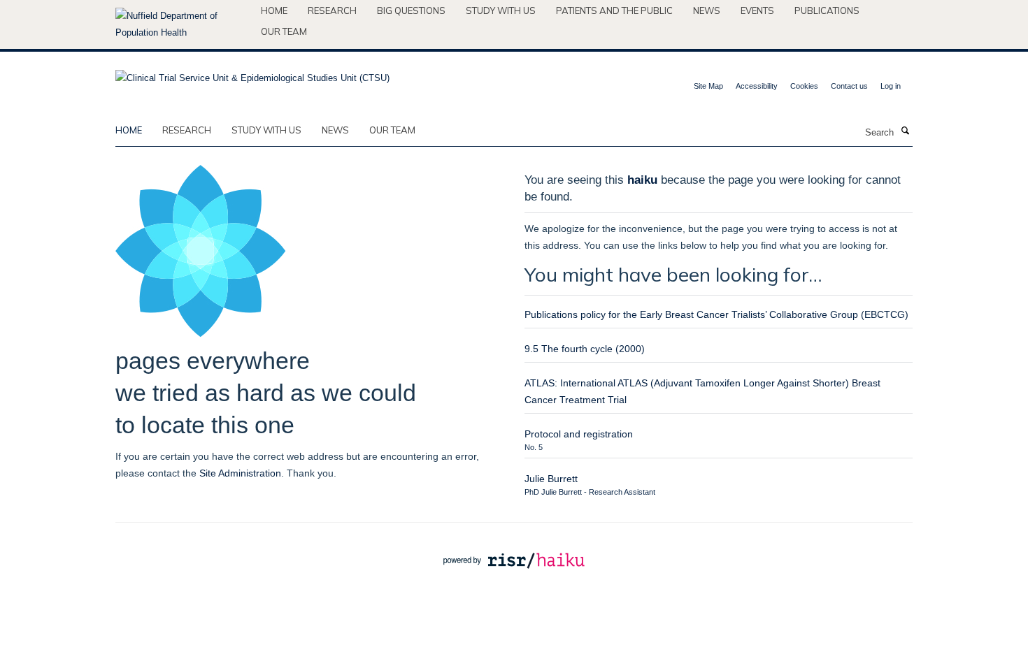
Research (332, 10)
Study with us (501, 10)
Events (757, 10)
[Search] (905, 131)
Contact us (849, 86)
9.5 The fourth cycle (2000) (584, 348)
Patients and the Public (614, 10)
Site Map (708, 86)
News (706, 10)
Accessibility (757, 86)
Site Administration (240, 473)
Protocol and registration (578, 434)
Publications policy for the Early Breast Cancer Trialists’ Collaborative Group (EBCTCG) (716, 314)
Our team (284, 31)
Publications (826, 10)
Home (274, 10)
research (186, 130)
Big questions (411, 10)
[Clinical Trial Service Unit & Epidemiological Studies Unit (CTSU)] (252, 73)
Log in (890, 86)
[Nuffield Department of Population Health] (182, 24)
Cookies (804, 86)
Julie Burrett (551, 478)
